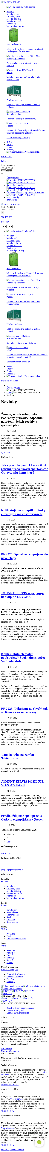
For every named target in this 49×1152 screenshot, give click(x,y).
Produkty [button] (10, 11)
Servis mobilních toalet (16, 939)
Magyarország (13, 197)
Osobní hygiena (13, 16)
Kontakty (11, 149)
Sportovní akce (13, 915)
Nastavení (5, 1051)
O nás (9, 147)
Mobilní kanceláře (14, 21)
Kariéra (10, 962)
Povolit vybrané (8, 1149)
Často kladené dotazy (16, 974)
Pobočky (5, 161)
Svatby (10, 917)
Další (9, 842)
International (12, 200)
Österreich (11, 192)
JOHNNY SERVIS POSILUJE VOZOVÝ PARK (22, 783)
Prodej (9, 936)
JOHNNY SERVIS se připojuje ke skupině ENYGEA (22, 595)
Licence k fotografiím (16, 1010)
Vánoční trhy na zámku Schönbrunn (17, 756)
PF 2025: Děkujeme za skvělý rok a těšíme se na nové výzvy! (24, 710)
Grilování (11, 920)
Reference (11, 953)
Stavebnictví (12, 910)
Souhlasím (14, 1051)
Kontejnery (11, 24)
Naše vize (11, 950)
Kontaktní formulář (15, 977)
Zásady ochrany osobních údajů (20, 1008)
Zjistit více (5, 452)
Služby (10, 144)
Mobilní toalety (13, 14)
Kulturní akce (12, 912)
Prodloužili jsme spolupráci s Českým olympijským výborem (22, 817)
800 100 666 (6, 156)
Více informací (16, 1099)
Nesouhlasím (6, 1048)
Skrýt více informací (10, 1084)
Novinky (10, 958)
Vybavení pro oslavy (15, 26)
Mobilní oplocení (14, 19)
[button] (24, 881)
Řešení (9, 142)
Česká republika (13, 178)
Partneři (10, 955)
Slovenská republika (15, 185)
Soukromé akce (13, 922)
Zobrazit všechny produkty (18, 137)
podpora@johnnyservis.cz (12, 870)
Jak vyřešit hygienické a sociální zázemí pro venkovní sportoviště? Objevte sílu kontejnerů (24, 468)
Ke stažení (11, 960)
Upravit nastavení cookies (18, 1013)
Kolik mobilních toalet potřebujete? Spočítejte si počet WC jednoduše (23, 657)
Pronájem (11, 934)
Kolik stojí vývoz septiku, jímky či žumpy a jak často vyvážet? (23, 512)
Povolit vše (19, 1149)
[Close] (2, 173)
